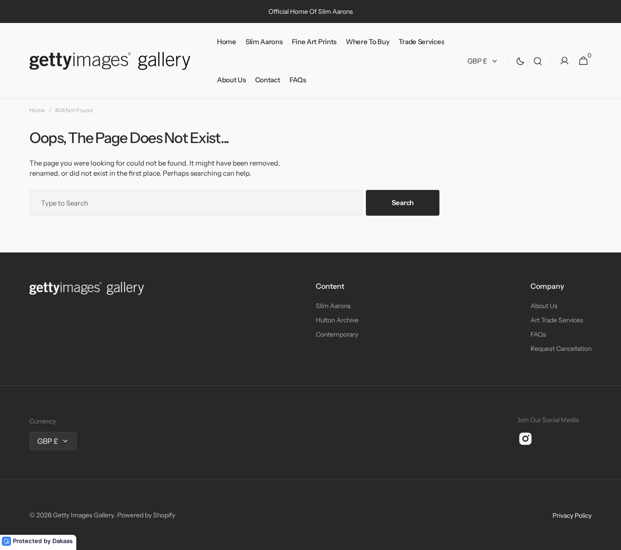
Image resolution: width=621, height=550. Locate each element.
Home (37, 110)
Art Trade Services (556, 320)
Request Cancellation (561, 348)
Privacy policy (572, 515)
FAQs (538, 334)
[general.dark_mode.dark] (520, 61)
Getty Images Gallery (83, 515)
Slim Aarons (333, 306)
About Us (544, 306)
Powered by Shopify (146, 515)
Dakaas (62, 540)
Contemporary (337, 334)
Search (403, 202)
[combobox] (195, 203)
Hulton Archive (337, 320)
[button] (538, 61)
